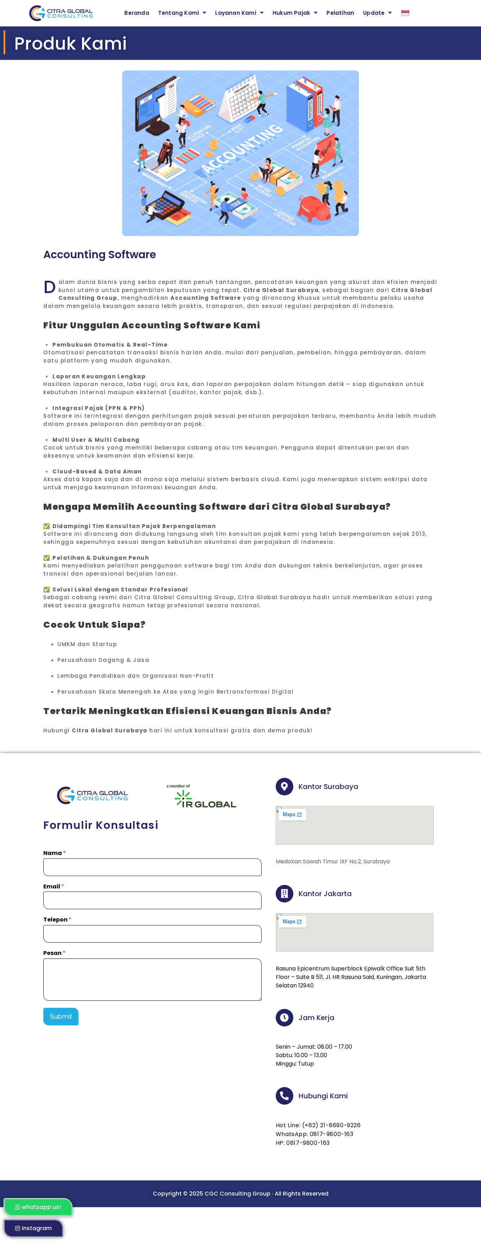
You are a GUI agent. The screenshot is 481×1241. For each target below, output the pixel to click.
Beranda (136, 13)
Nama (54, 853)
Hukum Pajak (291, 13)
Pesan (54, 953)
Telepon (57, 920)
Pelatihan (340, 13)
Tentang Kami (178, 13)
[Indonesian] (410, 13)
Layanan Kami (235, 13)
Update (374, 13)
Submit (61, 1016)
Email (53, 887)
